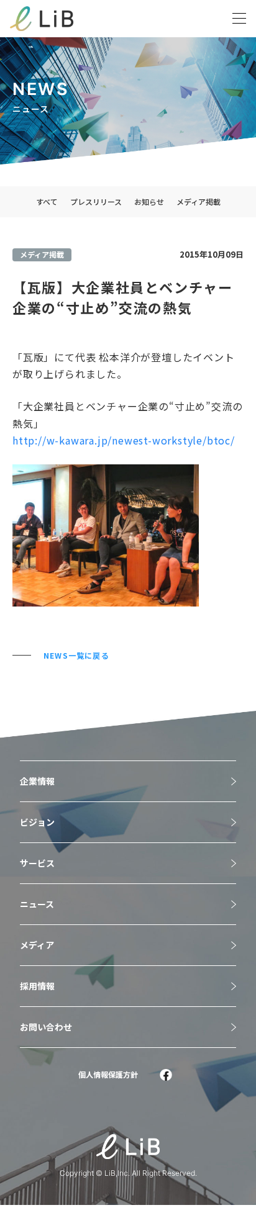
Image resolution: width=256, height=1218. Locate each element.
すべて (47, 201)
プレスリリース (96, 201)
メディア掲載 (198, 201)
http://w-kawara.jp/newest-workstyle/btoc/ (123, 440)
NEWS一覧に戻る (76, 655)
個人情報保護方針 (108, 1074)
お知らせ (149, 201)
